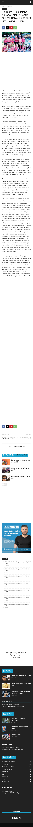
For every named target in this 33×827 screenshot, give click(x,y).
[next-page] (5, 484)
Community (9, 6)
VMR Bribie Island (16, 734)
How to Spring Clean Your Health (24, 438)
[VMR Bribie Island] (6, 737)
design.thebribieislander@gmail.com (13, 793)
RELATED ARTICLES (8, 455)
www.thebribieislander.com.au (16, 656)
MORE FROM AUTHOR (21, 455)
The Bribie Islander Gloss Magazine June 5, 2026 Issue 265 (16, 598)
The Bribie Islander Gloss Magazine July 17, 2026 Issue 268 (16, 576)
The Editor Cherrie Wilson (16, 447)
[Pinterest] (11, 27)
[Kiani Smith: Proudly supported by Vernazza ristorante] (6, 694)
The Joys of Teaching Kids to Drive (21, 675)
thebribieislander (17, 654)
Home (3, 6)
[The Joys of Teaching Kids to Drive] (6, 478)
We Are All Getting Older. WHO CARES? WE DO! (8, 438)
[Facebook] (3, 27)
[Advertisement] (16, 71)
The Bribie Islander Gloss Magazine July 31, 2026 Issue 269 (16, 569)
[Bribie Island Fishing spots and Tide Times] (4, 729)
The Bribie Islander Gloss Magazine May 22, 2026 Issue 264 (16, 605)
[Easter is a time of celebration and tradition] (6, 462)
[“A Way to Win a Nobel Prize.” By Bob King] (6, 686)
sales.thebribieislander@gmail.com (13, 749)
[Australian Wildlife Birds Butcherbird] (6, 720)
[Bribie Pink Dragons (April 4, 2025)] (6, 470)
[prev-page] (3, 484)
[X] (7, 27)
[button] (3, 2)
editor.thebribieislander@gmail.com (16, 652)
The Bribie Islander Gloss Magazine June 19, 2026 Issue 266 (16, 591)
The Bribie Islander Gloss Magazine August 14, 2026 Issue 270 (17, 562)
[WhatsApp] (15, 27)
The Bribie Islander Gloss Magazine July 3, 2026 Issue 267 (15, 584)
